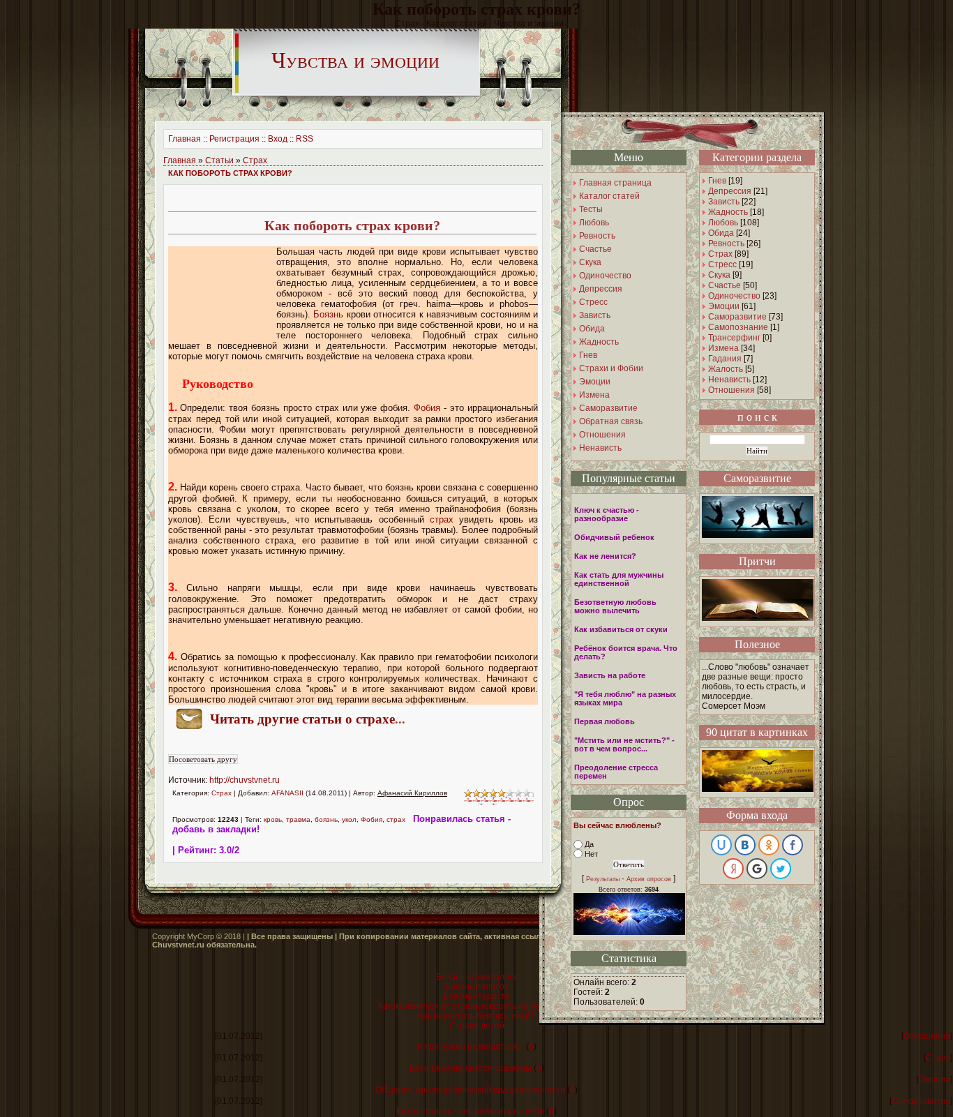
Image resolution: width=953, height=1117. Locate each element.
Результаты (603, 879)
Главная (184, 139)
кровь (273, 819)
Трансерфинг (734, 338)
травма (298, 819)
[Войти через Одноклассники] (768, 844)
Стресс (722, 264)
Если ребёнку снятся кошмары (471, 1068)
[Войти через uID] (721, 844)
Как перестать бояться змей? (476, 1016)
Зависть (724, 202)
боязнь (326, 819)
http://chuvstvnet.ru (244, 780)
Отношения (731, 390)
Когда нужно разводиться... (470, 1046)
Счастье (724, 285)
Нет (591, 854)
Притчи (757, 561)
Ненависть (729, 379)
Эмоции (724, 306)
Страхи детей (476, 1025)
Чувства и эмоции (355, 60)
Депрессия (729, 191)
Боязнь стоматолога (476, 977)
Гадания (725, 358)
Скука (719, 275)
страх (441, 519)
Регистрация (234, 139)
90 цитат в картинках (757, 732)
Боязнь (328, 314)
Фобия (427, 408)
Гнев (717, 181)
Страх (255, 160)
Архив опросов (648, 879)
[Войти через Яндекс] (733, 868)
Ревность (726, 243)
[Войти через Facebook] (792, 844)
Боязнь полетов (477, 986)
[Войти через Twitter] (780, 868)
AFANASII (287, 793)
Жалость (725, 369)
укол (349, 819)
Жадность (728, 212)
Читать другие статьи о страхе (302, 719)
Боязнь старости (476, 996)
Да (589, 844)
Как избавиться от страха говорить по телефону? (476, 1006)
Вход (277, 139)
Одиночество (734, 296)
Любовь (723, 222)
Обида (721, 233)
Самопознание (738, 327)
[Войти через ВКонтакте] (745, 844)
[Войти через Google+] (756, 868)
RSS (304, 139)
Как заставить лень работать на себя (470, 1111)
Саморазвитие (737, 317)
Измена (723, 348)
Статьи (219, 160)
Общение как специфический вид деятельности (470, 1090)
